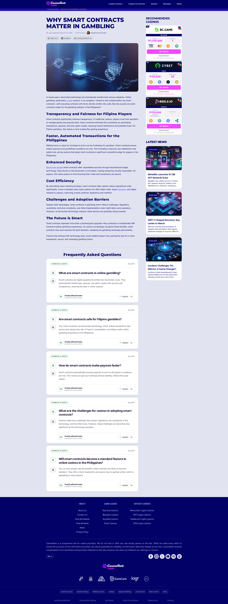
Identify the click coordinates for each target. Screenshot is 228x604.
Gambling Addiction (62, 600)
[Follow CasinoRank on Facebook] (150, 556)
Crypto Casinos (115, 4)
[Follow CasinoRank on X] (162, 556)
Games (154, 4)
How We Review (82, 519)
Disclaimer (109, 600)
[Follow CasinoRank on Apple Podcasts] (179, 556)
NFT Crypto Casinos (142, 514)
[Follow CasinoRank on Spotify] (173, 556)
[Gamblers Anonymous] (101, 578)
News (179, 4)
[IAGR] (135, 578)
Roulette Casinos (110, 519)
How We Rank (82, 523)
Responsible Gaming (88, 600)
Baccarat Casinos (110, 510)
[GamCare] (118, 578)
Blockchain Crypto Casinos (142, 510)
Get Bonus (163, 51)
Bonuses (167, 4)
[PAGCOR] (81, 578)
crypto (69, 100)
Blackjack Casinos (110, 514)
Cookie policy (153, 600)
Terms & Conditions (130, 600)
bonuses (122, 189)
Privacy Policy (82, 532)
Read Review (164, 55)
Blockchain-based (54, 167)
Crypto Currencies (136, 4)
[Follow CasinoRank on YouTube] (168, 556)
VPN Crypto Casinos (142, 523)
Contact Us (82, 514)
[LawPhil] (91, 578)
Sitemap (170, 600)
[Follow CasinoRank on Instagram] (156, 556)
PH (49, 556)
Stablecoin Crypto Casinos (142, 519)
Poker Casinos (110, 523)
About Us (82, 510)
